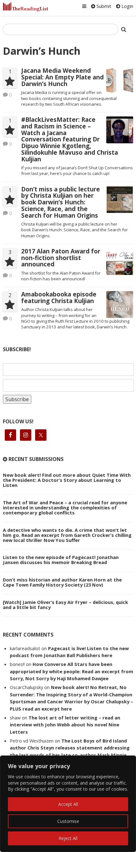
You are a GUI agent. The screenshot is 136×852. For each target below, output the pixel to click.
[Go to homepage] (25, 7)
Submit (103, 6)
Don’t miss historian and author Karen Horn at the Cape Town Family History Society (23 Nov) (62, 582)
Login (126, 6)
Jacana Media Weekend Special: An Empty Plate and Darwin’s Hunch (62, 77)
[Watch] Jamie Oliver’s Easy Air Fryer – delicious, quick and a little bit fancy (65, 604)
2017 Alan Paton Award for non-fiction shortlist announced (60, 258)
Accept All (68, 804)
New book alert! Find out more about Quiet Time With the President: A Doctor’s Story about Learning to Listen (67, 480)
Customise (68, 821)
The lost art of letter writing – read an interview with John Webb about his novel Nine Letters (65, 724)
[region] (68, 804)
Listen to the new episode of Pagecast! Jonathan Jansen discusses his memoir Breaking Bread (61, 559)
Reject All (68, 838)
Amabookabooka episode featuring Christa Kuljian (58, 297)
